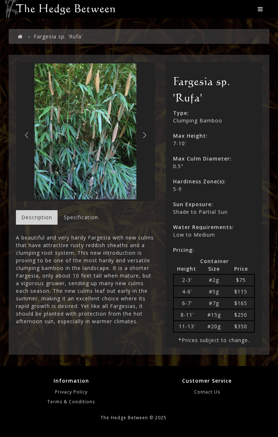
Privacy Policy (71, 392)
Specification (81, 217)
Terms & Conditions (71, 402)
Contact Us (207, 392)
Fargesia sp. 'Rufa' (58, 36)
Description (36, 217)
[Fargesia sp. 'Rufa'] (85, 131)
